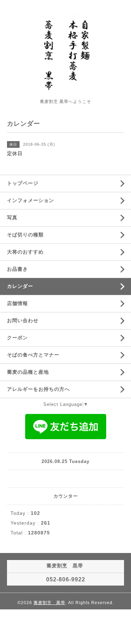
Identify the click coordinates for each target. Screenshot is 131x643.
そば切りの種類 (25, 234)
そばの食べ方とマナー (33, 355)
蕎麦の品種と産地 (28, 372)
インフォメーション (30, 200)
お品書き (17, 269)
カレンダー (20, 286)
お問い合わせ (22, 320)
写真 (12, 217)
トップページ (22, 183)
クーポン (17, 337)
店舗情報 (17, 303)
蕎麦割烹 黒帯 (49, 602)
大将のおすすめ (25, 252)
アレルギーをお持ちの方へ (38, 389)
